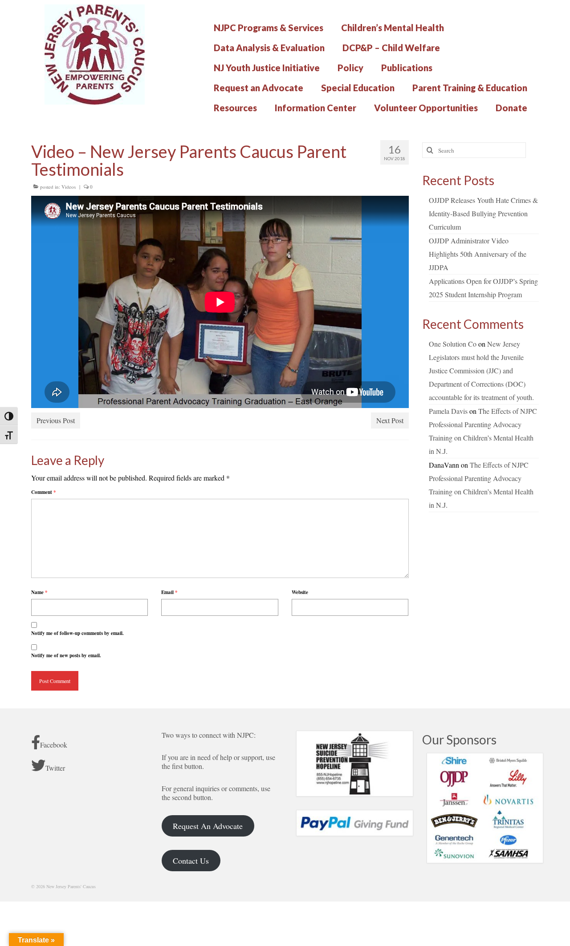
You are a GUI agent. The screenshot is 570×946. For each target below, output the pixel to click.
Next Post (389, 420)
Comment (43, 492)
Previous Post (56, 420)
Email (169, 592)
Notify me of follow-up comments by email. (77, 633)
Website (300, 592)
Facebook (53, 744)
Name (39, 592)
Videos (68, 186)
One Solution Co (452, 343)
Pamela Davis (448, 411)
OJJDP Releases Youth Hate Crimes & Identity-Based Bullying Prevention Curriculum (483, 213)
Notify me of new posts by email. (66, 655)
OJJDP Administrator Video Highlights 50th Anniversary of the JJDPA (477, 254)
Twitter (55, 767)
